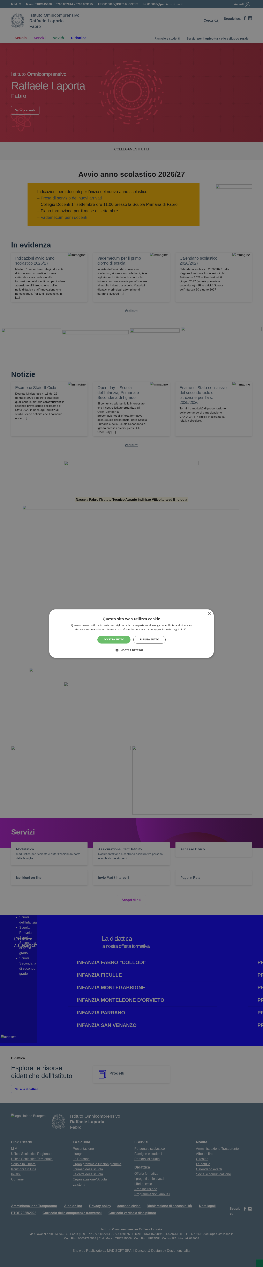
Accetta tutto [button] (114, 639)
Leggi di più (180, 629)
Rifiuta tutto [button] (149, 639)
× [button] (209, 613)
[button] (131, 650)
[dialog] (131, 633)
